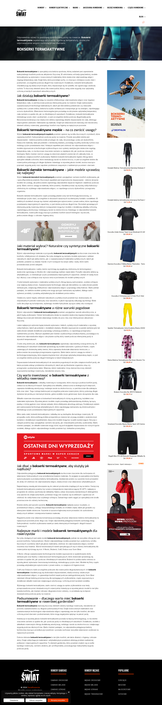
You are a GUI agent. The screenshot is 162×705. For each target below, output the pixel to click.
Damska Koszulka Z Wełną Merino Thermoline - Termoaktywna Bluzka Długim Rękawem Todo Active (128, 264)
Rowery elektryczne (58, 8)
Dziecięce (122, 680)
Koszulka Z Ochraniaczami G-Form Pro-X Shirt (128, 296)
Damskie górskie (58, 689)
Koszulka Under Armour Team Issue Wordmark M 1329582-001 (128, 232)
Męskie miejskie (91, 685)
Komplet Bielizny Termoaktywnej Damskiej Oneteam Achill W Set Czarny (128, 168)
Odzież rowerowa (115, 8)
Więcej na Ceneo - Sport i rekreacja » (120, 464)
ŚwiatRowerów (34, 687)
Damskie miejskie (58, 685)
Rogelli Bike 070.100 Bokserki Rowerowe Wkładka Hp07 (128, 456)
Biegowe (122, 685)
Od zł (128, 170)
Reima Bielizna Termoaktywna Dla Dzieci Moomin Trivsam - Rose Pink (128, 360)
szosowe (122, 694)
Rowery (41, 8)
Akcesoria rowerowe (92, 8)
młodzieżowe (124, 689)
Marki (75, 8)
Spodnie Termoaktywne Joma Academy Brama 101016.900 (128, 328)
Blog (141, 17)
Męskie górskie (91, 689)
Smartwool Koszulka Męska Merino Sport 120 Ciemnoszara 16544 (128, 424)
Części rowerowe (135, 8)
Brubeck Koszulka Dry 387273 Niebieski (128, 392)
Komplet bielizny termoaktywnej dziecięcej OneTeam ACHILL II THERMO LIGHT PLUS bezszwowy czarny (128, 200)
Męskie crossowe (92, 680)
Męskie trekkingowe (94, 694)
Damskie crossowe (59, 680)
